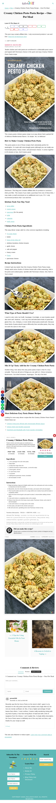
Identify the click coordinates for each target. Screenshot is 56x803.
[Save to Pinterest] (32, 26)
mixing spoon (11, 209)
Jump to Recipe (11, 40)
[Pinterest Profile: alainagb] (10, 531)
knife (8, 215)
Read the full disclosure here (17, 36)
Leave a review (36, 671)
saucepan (10, 212)
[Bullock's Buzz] (28, 3)
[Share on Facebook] (14, 26)
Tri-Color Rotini (12, 234)
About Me (28, 768)
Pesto (9, 255)
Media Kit (28, 771)
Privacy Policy (30, 774)
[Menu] (3, 3)
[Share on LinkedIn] (2, 401)
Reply (8, 726)
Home (7, 8)
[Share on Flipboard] (14, 29)
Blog (11, 8)
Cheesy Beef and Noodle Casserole (18, 427)
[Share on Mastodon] (23, 29)
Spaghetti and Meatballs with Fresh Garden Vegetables (25, 430)
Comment (47, 691)
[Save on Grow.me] (47, 26)
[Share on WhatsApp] (2, 405)
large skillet (10, 206)
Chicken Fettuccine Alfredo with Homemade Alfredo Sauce (26, 423)
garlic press (10, 221)
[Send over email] (41, 26)
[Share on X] (23, 26)
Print (45, 456)
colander (9, 218)
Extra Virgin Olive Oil (13, 240)
